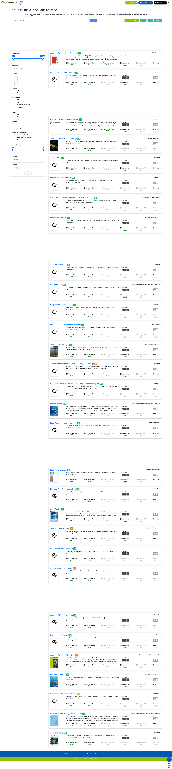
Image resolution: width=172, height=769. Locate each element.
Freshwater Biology (59, 218)
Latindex (19, 107)
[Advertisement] (86, 36)
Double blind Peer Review (24, 135)
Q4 (17, 83)
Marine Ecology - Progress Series (65, 119)
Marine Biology (58, 404)
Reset (28, 172)
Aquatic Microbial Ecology (62, 568)
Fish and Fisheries (59, 674)
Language (15, 156)
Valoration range (17, 145)
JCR (18, 102)
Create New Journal (146, 2)
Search (93, 20)
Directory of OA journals (23, 104)
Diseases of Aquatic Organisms (65, 694)
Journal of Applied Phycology (64, 655)
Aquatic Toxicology (60, 265)
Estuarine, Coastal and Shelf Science (67, 325)
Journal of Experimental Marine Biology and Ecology (73, 364)
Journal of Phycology (60, 345)
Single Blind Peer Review (24, 137)
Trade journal (20, 128)
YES (18, 90)
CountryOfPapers (92, 758)
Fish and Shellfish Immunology (64, 489)
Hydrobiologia (57, 285)
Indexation (15, 97)
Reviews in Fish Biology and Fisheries (67, 714)
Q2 (17, 79)
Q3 (17, 81)
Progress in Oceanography (62, 305)
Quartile (14, 73)
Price (157, 20)
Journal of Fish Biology (61, 528)
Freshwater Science (60, 470)
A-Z (143, 20)
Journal (19, 126)
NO (18, 92)
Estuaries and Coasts (60, 635)
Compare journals (130, 20)
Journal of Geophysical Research (65, 53)
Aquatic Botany (58, 733)
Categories (15, 65)
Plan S (14, 88)
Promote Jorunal (161, 2)
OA (13, 112)
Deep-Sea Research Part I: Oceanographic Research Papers (76, 384)
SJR (18, 100)
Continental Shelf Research (63, 548)
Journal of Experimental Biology (65, 139)
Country (14, 164)
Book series (20, 124)
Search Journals (132, 2)
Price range (15, 53)
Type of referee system (19, 132)
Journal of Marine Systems (63, 615)
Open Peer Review (22, 140)
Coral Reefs (56, 509)
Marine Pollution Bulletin (62, 178)
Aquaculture (56, 158)
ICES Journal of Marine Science (65, 423)
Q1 (17, 77)
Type (13, 121)
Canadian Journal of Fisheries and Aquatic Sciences (73, 198)
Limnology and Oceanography (64, 72)
